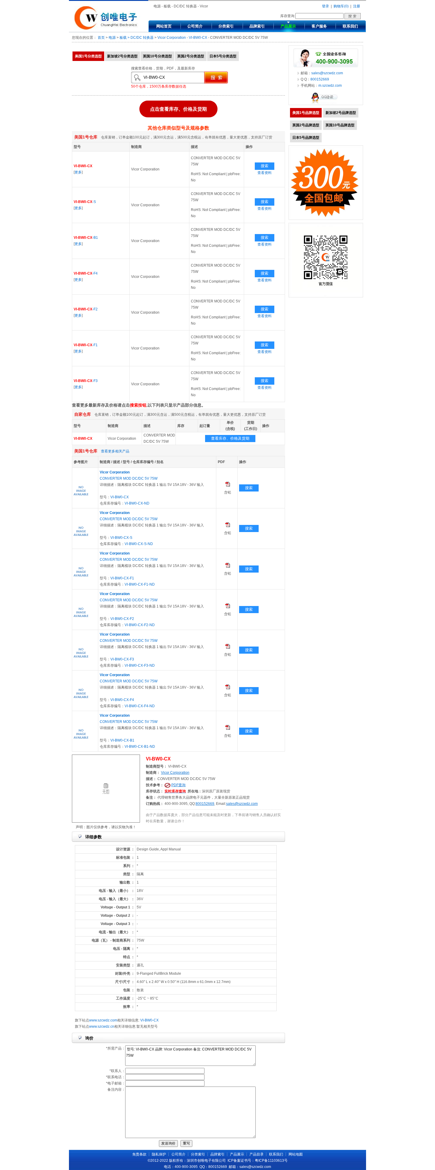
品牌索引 (257, 26)
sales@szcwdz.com (242, 804)
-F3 (86, 381)
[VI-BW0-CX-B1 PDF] (227, 728)
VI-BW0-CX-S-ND (139, 544)
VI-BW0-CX (198, 38)
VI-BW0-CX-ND (137, 503)
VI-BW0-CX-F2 (122, 619)
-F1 (86, 345)
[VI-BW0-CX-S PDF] (227, 526)
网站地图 (296, 1154)
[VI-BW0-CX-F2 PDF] (227, 607)
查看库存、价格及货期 (230, 438)
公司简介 (195, 26)
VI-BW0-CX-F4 (122, 700)
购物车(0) (341, 6)
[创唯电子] (107, 29)
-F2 (86, 309)
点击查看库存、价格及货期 (178, 110)
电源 (112, 38)
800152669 (205, 804)
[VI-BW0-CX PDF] (227, 485)
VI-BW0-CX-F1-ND (140, 584)
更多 (78, 172)
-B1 (86, 238)
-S (85, 202)
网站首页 (164, 26)
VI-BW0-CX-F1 (122, 578)
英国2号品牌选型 (305, 125)
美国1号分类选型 (88, 56)
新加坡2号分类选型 (122, 56)
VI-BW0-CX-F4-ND (140, 706)
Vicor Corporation (171, 38)
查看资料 (264, 173)
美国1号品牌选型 (305, 113)
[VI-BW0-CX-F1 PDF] (227, 566)
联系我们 (350, 26)
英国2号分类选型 (190, 56)
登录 (325, 6)
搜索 (264, 166)
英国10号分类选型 (157, 56)
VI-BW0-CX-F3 (122, 659)
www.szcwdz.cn (101, 1026)
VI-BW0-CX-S (121, 538)
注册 (356, 6)
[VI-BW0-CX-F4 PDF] (227, 688)
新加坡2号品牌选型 (341, 113)
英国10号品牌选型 (340, 125)
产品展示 (288, 26)
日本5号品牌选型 (305, 138)
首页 (101, 38)
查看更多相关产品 (115, 451)
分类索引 (226, 26)
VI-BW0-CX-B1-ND (140, 746)
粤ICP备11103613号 (271, 1160)
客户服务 (319, 26)
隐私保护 (159, 1154)
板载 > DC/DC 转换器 (137, 38)
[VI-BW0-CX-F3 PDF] (227, 647)
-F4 (86, 273)
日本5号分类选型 (223, 56)
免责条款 (139, 1154)
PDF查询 (178, 785)
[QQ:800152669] (325, 103)
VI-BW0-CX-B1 (122, 740)
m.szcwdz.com (330, 85)
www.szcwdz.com (103, 1020)
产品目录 (256, 1154)
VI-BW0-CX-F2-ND (140, 625)
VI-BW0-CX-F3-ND (140, 665)
